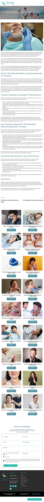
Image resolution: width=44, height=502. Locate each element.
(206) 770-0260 (13, 475)
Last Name (25, 436)
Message (5, 447)
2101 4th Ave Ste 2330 (14, 481)
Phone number (26, 442)
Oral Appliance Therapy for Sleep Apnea (33, 200)
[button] (41, 3)
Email (4, 442)
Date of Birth (25, 453)
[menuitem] (25, 475)
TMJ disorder (17, 188)
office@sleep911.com (14, 478)
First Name (5, 436)
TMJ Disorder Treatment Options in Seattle (10, 201)
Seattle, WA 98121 (13, 482)
